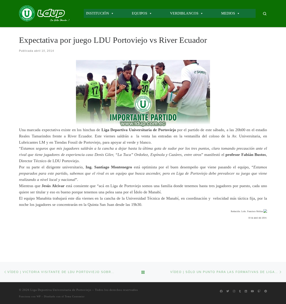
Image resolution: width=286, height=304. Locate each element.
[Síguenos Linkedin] (246, 291)
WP (39, 296)
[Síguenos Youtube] (252, 291)
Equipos (139, 13)
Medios (228, 13)
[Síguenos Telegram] (265, 291)
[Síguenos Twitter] (227, 291)
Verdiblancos (184, 13)
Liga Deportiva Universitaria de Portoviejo (60, 290)
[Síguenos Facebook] (221, 291)
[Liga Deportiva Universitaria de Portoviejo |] (44, 12)
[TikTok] (240, 291)
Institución (97, 13)
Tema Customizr (75, 296)
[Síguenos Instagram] (234, 291)
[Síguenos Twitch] (259, 291)
